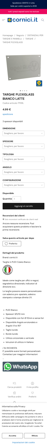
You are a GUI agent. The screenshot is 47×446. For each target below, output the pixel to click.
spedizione (8, 114)
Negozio (20, 35)
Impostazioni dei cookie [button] (23, 442)
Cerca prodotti (14, 387)
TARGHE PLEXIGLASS (13, 42)
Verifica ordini (14, 396)
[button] (23, 20)
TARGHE (29, 38)
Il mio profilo (32, 387)
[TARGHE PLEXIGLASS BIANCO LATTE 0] (23, 67)
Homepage (8, 35)
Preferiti (32, 396)
